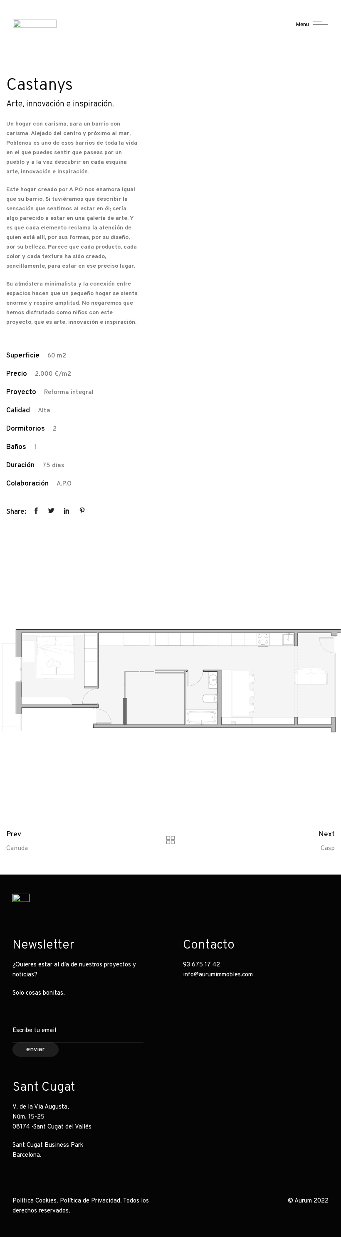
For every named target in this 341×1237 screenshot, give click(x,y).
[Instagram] (282, 902)
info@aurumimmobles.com (218, 975)
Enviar (35, 1049)
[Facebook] (320, 902)
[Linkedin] (301, 902)
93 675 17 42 (201, 965)
